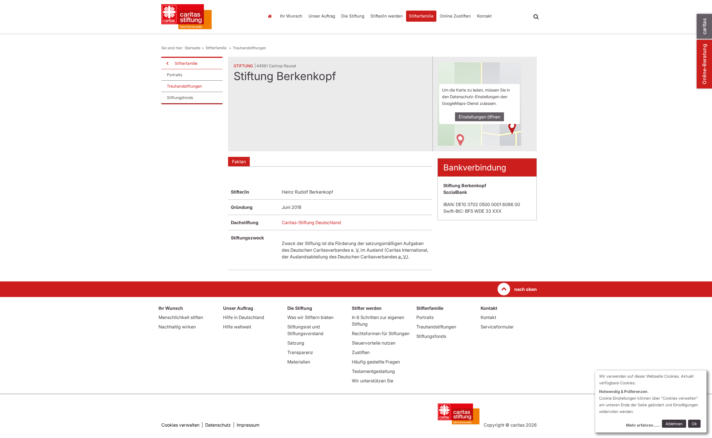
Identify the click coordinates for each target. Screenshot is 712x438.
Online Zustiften (455, 16)
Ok (694, 423)
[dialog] (650, 401)
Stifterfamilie (421, 16)
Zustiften (361, 352)
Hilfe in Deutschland (243, 317)
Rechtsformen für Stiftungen (380, 333)
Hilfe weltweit (237, 327)
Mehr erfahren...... (643, 425)
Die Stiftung (352, 16)
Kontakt (484, 16)
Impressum (248, 425)
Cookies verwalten (180, 425)
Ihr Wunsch (291, 16)
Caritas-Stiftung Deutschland (311, 222)
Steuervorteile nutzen (373, 343)
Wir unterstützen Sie (372, 380)
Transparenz (300, 352)
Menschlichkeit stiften (181, 317)
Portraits (174, 74)
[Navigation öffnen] (166, 63)
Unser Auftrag (321, 16)
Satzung (295, 343)
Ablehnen (674, 423)
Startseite (271, 16)
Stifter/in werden (386, 16)
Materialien (298, 362)
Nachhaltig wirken (177, 327)
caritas (704, 26)
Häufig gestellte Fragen (376, 362)
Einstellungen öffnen (479, 117)
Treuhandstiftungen (249, 48)
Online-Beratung (704, 64)
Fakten (239, 161)
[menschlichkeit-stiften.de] (208, 16)
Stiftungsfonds (180, 97)
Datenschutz (218, 425)
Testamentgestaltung (373, 371)
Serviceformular (497, 327)
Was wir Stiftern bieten (310, 317)
